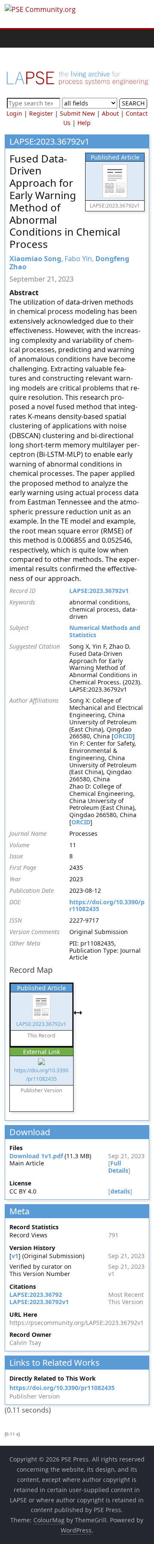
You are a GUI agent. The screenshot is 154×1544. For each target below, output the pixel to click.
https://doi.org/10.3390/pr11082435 (107, 905)
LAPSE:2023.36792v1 (99, 591)
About (110, 113)
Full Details (118, 1166)
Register (41, 113)
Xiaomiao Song (35, 258)
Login (14, 113)
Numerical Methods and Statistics (104, 631)
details (120, 1191)
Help (84, 123)
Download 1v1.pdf (36, 1156)
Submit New (77, 113)
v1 (15, 1256)
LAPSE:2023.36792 (35, 1294)
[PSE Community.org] (13, 38)
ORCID (123, 736)
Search (133, 103)
